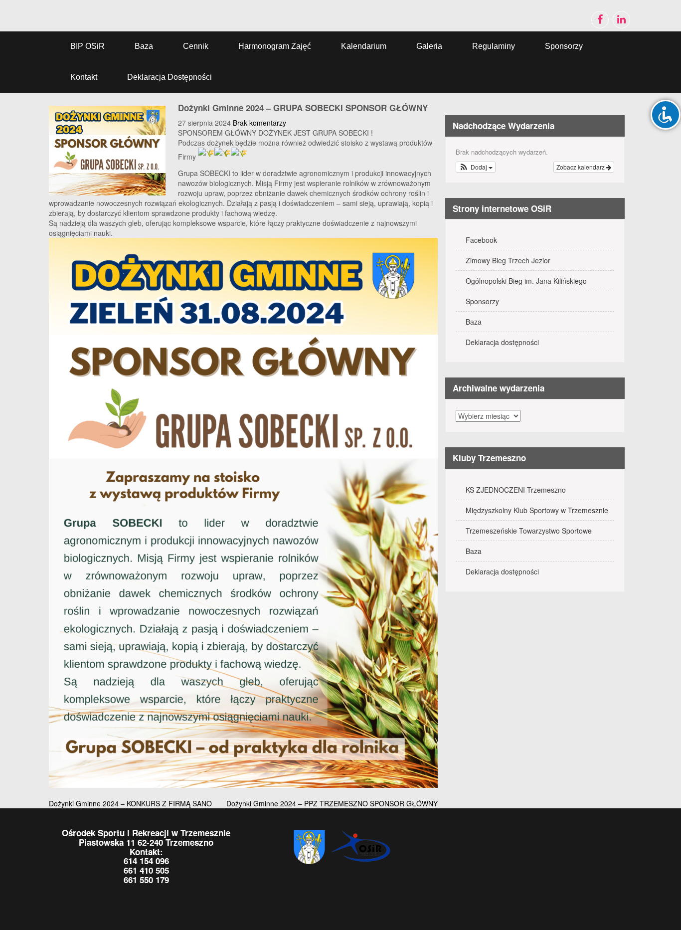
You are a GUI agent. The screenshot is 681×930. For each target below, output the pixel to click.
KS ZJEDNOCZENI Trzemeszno (516, 490)
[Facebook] (600, 19)
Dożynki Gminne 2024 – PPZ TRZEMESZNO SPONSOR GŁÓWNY (332, 803)
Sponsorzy (564, 46)
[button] (475, 167)
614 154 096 (146, 861)
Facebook (481, 240)
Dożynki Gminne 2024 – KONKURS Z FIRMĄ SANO (130, 803)
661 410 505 (146, 870)
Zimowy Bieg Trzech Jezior (508, 260)
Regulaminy (493, 46)
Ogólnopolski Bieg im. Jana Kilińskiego (526, 281)
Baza (144, 46)
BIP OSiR (87, 46)
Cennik (195, 46)
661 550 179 (146, 880)
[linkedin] (621, 19)
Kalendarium (363, 46)
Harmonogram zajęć (274, 46)
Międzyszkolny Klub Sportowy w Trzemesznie (537, 510)
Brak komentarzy (259, 123)
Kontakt (83, 77)
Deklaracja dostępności (169, 77)
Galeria (429, 46)
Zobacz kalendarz (581, 167)
